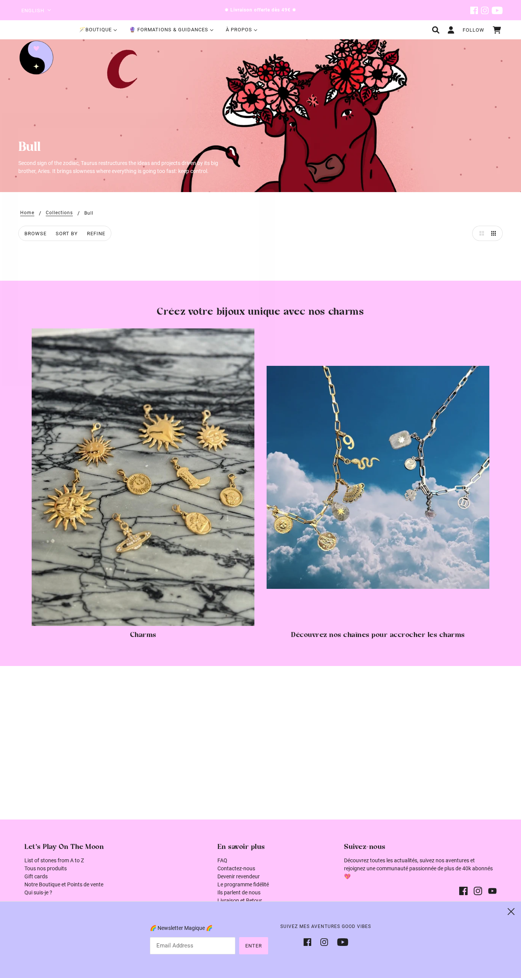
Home (27, 212)
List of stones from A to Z (54, 860)
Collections (59, 212)
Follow (473, 30)
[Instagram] (324, 941)
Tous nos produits (45, 868)
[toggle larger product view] (479, 233)
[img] (474, 10)
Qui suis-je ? (38, 892)
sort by (67, 233)
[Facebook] (310, 941)
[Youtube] (340, 941)
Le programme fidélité (243, 884)
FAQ (222, 860)
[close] (511, 911)
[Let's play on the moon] (36, 57)
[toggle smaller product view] (495, 233)
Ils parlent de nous (238, 892)
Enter (253, 946)
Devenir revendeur (238, 876)
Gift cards (36, 876)
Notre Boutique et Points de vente (63, 884)
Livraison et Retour (239, 900)
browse (35, 233)
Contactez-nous (236, 868)
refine (96, 233)
